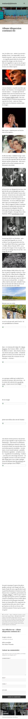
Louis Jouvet (20, 621)
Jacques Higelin (10, 97)
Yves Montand (13, 624)
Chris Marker (8, 617)
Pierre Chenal (21, 623)
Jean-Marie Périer (15, 620)
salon (6, 616)
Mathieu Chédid (13, 623)
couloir (23, 614)
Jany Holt (4, 620)
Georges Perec (14, 619)
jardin (3, 616)
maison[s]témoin (9, 3)
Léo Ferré (10, 621)
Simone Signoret (5, 624)
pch (12, 614)
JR (23, 620)
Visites (12, 616)
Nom (4, 677)
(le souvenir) (19, 461)
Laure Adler (4, 621)
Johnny (21, 620)
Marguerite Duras (6, 623)
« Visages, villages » (7, 595)
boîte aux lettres (18, 614)
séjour (9, 616)
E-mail (4, 684)
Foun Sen (9, 619)
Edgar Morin (14, 617)
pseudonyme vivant (17, 214)
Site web (4, 690)
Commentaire (6, 658)
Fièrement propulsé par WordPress (10, 717)
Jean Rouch (8, 620)
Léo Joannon (14, 621)
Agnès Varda (19, 616)
